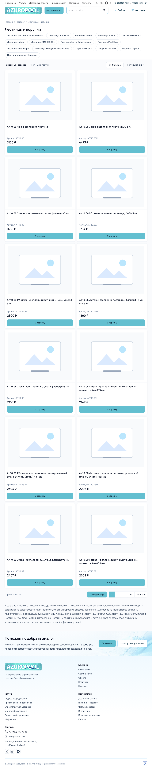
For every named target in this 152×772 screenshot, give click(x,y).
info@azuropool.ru (17, 736)
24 (131, 594)
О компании (10, 2)
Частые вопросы (86, 706)
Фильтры (116, 65)
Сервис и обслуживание (17, 715)
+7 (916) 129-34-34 (139, 3)
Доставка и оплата (38, 2)
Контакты (86, 2)
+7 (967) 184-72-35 (121, 3)
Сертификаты (85, 673)
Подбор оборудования (132, 643)
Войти (121, 10)
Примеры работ (58, 2)
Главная (9, 21)
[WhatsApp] (101, 3)
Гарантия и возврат (88, 702)
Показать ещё (97, 594)
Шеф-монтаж (11, 719)
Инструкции (84, 711)
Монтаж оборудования (16, 711)
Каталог (55, 10)
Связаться (107, 643)
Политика (83, 682)
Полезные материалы (89, 715)
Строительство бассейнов (18, 706)
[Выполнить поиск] (104, 10)
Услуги (22, 2)
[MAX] (106, 3)
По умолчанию (134, 64)
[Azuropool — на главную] (23, 10)
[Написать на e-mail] (111, 3)
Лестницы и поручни (38, 21)
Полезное (74, 2)
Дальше (141, 594)
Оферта (82, 677)
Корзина (140, 10)
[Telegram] (97, 3)
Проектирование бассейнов (19, 702)
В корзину (40, 149)
